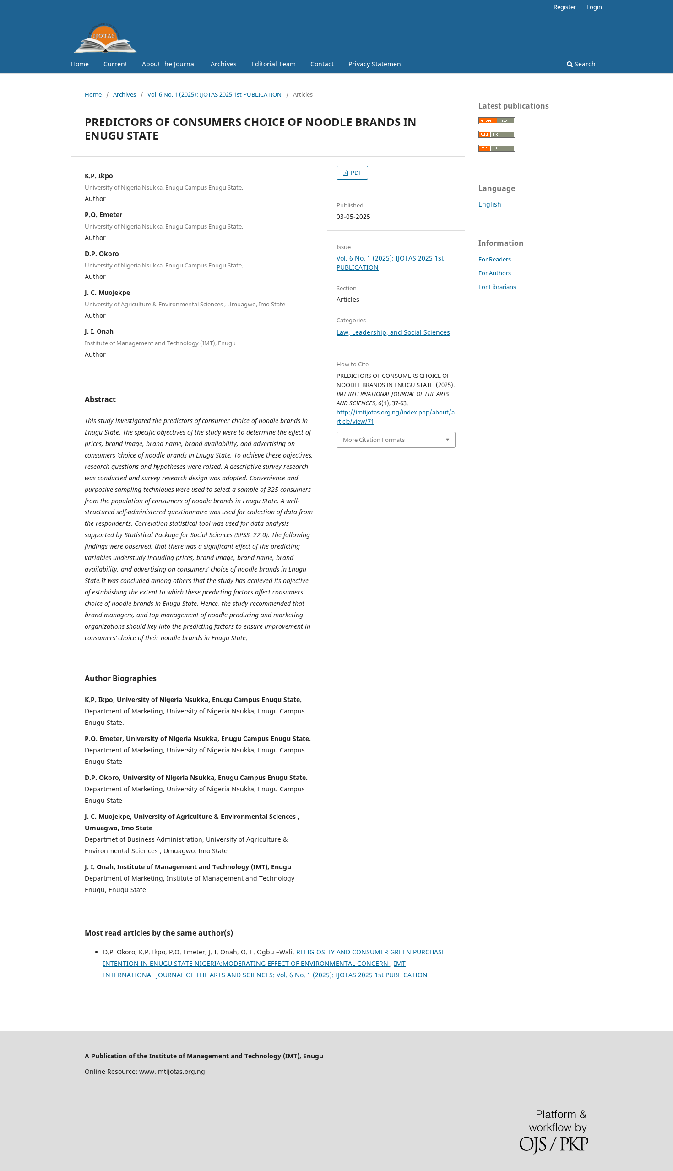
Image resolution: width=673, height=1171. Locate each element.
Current (115, 64)
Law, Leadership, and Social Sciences (393, 332)
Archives (224, 64)
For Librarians (497, 287)
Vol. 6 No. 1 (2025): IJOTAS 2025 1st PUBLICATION (214, 94)
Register (565, 7)
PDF (355, 173)
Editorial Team (273, 64)
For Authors (494, 273)
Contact (322, 64)
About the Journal (169, 64)
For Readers (494, 259)
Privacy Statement (375, 64)
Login (594, 7)
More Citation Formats (374, 440)
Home (80, 64)
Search (584, 64)
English (489, 204)
